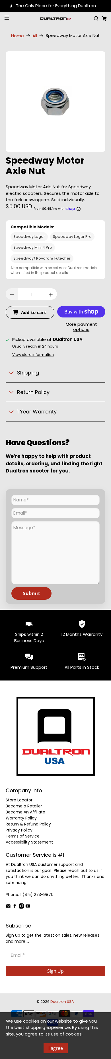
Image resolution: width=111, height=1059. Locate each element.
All (34, 36)
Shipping (28, 372)
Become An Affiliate (25, 812)
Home (17, 36)
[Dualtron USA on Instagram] (21, 907)
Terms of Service (23, 836)
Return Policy (33, 392)
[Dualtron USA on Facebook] (14, 907)
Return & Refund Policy (28, 824)
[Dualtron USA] (55, 18)
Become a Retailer (24, 806)
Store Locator (19, 800)
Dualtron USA (62, 1001)
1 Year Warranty (37, 411)
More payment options (81, 327)
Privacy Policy (19, 830)
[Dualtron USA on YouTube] (27, 907)
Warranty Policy (21, 818)
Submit (31, 593)
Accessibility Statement (29, 842)
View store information (33, 354)
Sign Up (55, 971)
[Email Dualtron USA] (8, 907)
